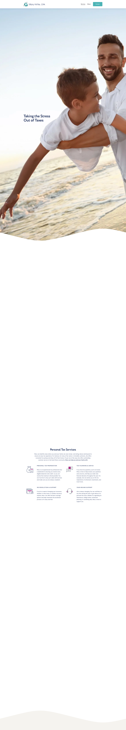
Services (83, 4)
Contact (98, 4)
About (89, 4)
